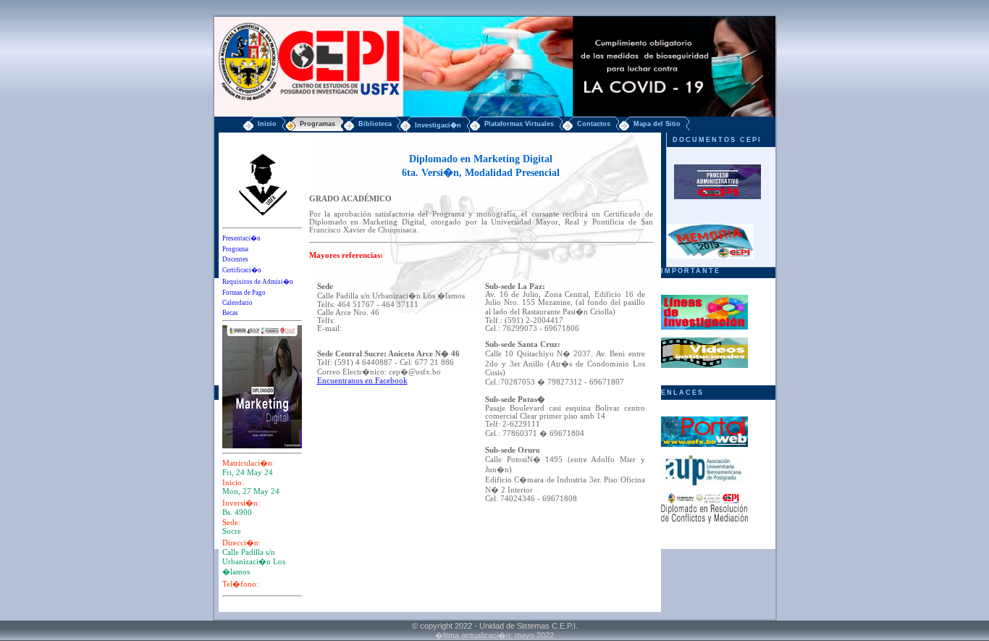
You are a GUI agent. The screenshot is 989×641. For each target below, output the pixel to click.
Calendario (237, 302)
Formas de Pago (244, 292)
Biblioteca (375, 123)
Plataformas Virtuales (519, 123)
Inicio (267, 123)
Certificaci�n (241, 270)
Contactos (593, 123)
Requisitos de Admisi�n (257, 281)
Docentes (235, 259)
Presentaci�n (241, 238)
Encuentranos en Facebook (362, 381)
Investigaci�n (438, 125)
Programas (317, 123)
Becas (230, 313)
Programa (235, 249)
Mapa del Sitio (657, 123)
